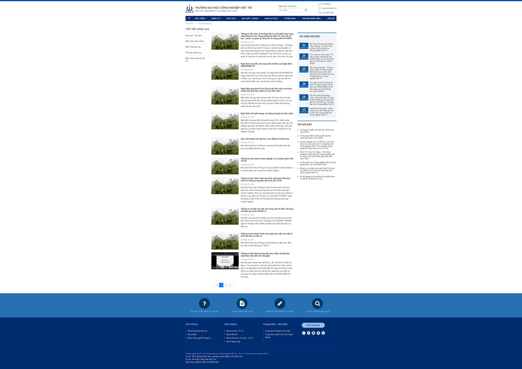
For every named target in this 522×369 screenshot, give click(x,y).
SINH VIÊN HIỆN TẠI (329, 8)
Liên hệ (330, 18)
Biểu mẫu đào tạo (193, 47)
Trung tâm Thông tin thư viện (277, 331)
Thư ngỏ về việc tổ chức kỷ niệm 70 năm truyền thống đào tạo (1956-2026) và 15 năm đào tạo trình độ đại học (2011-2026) (321, 86)
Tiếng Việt (292, 6)
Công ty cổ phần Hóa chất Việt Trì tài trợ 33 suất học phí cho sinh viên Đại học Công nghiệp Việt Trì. (317, 170)
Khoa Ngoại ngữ (233, 341)
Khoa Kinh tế (231, 334)
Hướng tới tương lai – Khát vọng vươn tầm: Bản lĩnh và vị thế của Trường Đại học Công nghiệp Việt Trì (321, 111)
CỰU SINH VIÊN (328, 12)
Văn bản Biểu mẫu (311, 18)
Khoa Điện (192, 334)
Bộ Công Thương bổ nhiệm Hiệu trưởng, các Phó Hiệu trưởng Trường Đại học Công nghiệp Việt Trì (321, 47)
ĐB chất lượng (250, 18)
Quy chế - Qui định (194, 35)
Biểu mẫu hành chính (195, 41)
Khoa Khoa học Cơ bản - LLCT (239, 338)
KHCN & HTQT (271, 18)
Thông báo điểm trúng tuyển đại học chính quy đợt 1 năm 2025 (315, 137)
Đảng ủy (216, 18)
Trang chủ (189, 23)
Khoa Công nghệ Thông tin (199, 338)
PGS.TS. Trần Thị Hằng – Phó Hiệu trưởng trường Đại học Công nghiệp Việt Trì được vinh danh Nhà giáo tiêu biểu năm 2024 (317, 155)
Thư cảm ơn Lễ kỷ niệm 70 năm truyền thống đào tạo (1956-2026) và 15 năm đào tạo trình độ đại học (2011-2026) (322, 58)
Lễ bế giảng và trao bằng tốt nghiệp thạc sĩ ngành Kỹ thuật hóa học (317, 177)
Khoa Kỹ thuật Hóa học (197, 331)
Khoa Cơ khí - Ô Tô (234, 331)
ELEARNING (326, 4)
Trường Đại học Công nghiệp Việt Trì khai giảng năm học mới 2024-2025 (318, 163)
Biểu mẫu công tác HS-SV (195, 59)
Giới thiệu (200, 18)
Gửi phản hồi (313, 325)
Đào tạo (231, 18)
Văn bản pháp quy (193, 52)
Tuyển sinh (290, 18)
